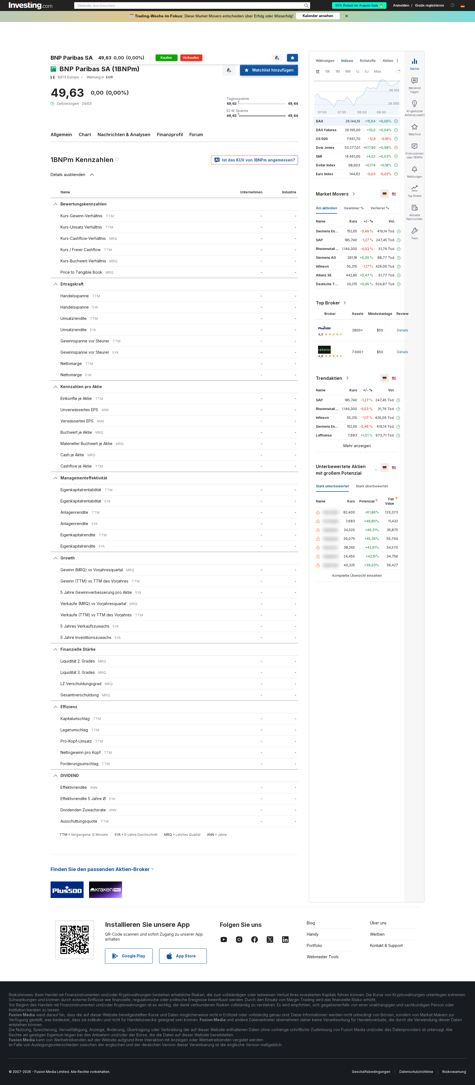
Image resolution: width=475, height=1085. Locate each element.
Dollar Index (325, 165)
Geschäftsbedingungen (371, 1072)
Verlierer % (380, 208)
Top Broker (328, 303)
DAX (319, 121)
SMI (319, 156)
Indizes (347, 61)
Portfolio (314, 945)
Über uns (378, 923)
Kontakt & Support (386, 945)
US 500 (322, 139)
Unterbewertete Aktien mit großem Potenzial (341, 470)
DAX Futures (326, 130)
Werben (377, 934)
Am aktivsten (326, 208)
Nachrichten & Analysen (124, 134)
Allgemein (61, 134)
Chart (85, 134)
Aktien (388, 61)
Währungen (325, 61)
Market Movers (332, 194)
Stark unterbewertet (332, 486)
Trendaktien (329, 378)
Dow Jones (325, 147)
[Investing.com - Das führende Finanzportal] (30, 5)
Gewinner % (354, 208)
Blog (311, 923)
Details (402, 330)
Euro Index (324, 174)
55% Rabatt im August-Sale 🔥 (359, 5)
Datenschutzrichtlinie (416, 1072)
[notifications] (452, 5)
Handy (313, 934)
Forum (196, 134)
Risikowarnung (454, 1072)
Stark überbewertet (372, 486)
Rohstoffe (368, 61)
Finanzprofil (170, 134)
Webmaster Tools (323, 956)
